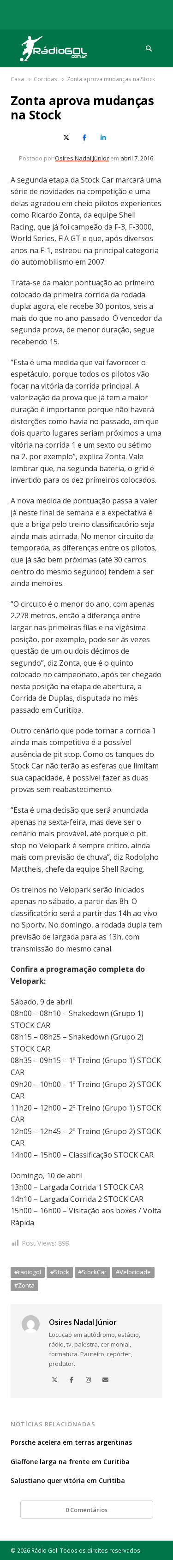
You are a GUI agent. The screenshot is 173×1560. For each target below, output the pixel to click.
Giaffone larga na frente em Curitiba (70, 1461)
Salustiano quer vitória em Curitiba (68, 1480)
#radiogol (27, 1272)
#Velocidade (133, 1272)
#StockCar (92, 1272)
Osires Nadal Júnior (82, 158)
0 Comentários (86, 1510)
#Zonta (24, 1285)
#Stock (59, 1272)
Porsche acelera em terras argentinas (71, 1442)
